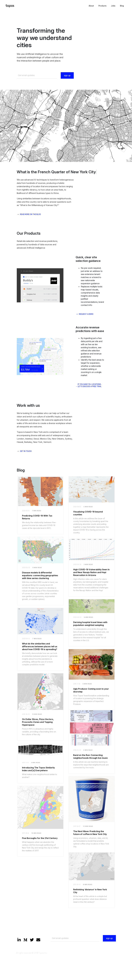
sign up (67, 75)
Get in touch (26, 382)
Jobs (113, 6)
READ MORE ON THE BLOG (30, 145)
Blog (122, 6)
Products (102, 6)
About (91, 6)
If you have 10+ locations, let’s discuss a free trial (89, 316)
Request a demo (86, 245)
